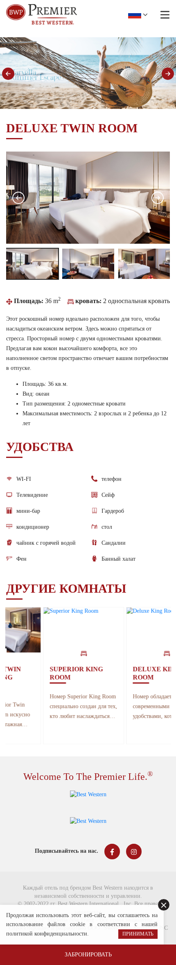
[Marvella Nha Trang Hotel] (41, 14)
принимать (137, 934)
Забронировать (88, 954)
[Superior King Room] (59, 629)
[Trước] (8, 74)
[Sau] (168, 74)
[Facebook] (112, 851)
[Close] (164, 905)
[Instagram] (134, 851)
